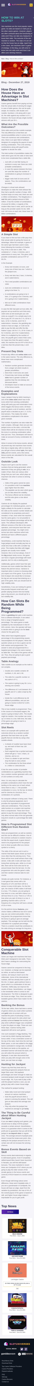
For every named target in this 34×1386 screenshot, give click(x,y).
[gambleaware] (8, 1354)
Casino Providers (7, 1369)
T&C (17, 1288)
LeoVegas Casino (17, 1279)
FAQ (3, 1374)
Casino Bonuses (7, 1379)
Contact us (5, 1381)
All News (10, 1212)
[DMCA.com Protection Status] (27, 1354)
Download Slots (7, 1363)
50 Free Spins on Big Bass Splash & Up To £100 (17, 1284)
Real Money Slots (7, 1360)
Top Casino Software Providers (12, 1366)
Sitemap (4, 1377)
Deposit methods (7, 1371)
